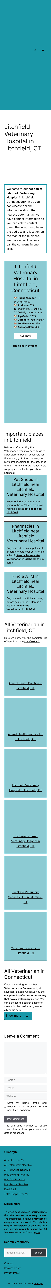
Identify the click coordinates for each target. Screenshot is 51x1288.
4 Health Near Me (14, 1160)
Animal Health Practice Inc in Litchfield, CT (25, 736)
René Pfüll (10, 1189)
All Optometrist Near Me (18, 1165)
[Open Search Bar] (35, 50)
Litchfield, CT (32, 641)
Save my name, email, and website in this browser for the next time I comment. (27, 1106)
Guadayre (11, 1152)
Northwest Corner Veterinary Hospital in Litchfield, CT (25, 841)
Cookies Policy (12, 1268)
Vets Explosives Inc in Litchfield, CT (25, 950)
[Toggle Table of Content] (26, 1015)
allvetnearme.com (14, 991)
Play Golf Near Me (14, 1179)
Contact (8, 1263)
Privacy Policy (12, 1272)
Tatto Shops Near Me (16, 1194)
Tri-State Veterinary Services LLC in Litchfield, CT (25, 897)
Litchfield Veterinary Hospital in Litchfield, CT (25, 787)
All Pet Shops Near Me (17, 1169)
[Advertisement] (25, 84)
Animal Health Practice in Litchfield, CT (25, 685)
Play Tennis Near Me (16, 1184)
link (38, 1232)
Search (38, 1252)
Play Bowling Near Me (16, 1174)
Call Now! (25, 335)
